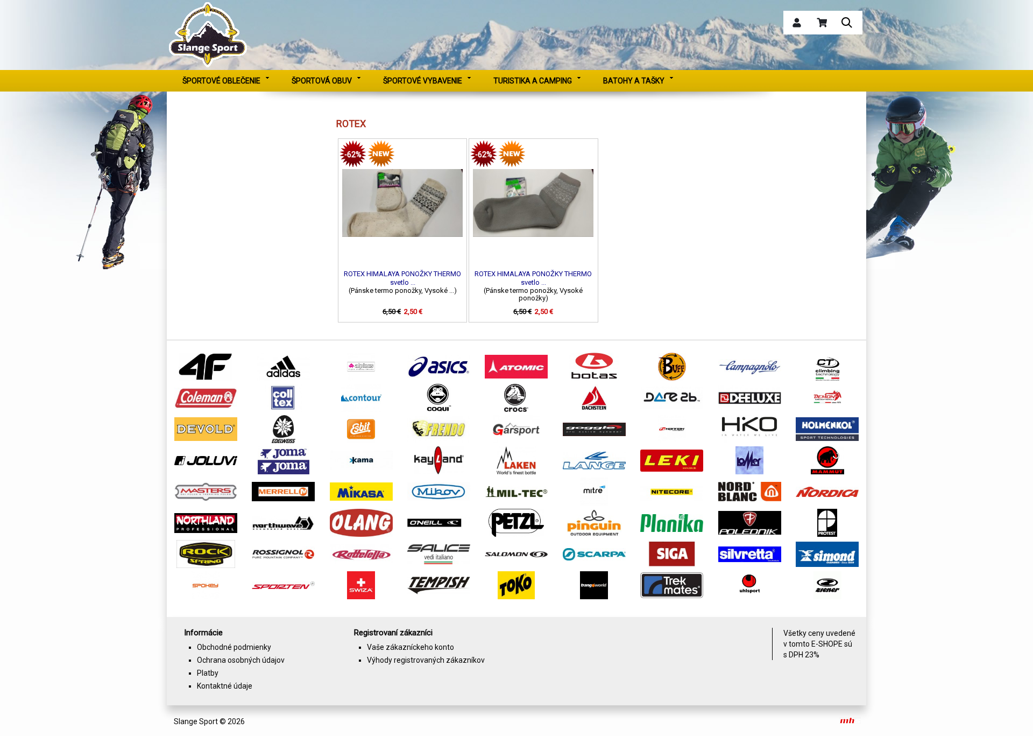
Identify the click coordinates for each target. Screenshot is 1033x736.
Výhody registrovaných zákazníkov (426, 660)
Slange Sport (196, 721)
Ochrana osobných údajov (241, 660)
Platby (207, 673)
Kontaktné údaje (224, 686)
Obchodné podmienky (234, 647)
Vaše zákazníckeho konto (410, 647)
